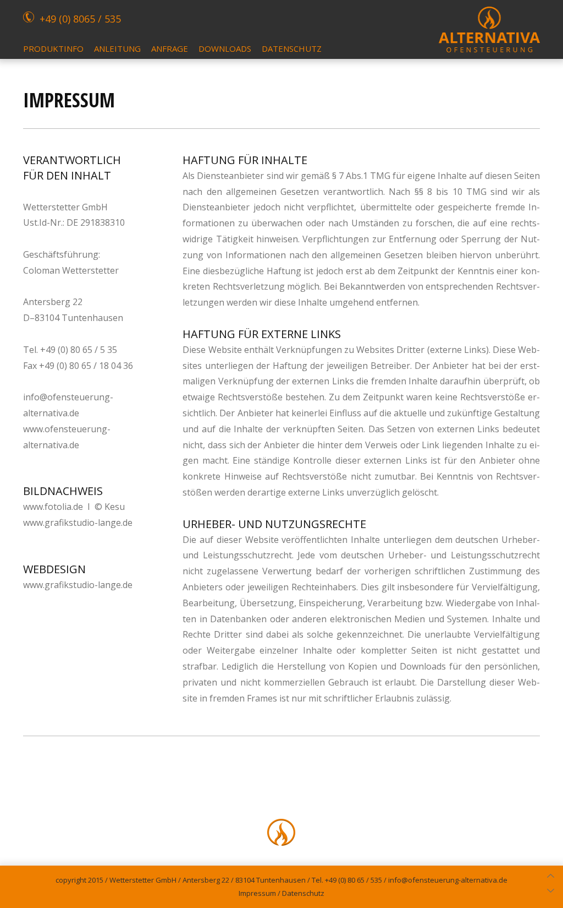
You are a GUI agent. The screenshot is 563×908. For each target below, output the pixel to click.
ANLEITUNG (117, 48)
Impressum (257, 893)
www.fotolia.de (53, 507)
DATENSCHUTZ (292, 48)
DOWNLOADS (224, 48)
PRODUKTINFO (53, 48)
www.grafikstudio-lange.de (78, 522)
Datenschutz (303, 893)
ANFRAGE (169, 48)
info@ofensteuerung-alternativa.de (447, 880)
